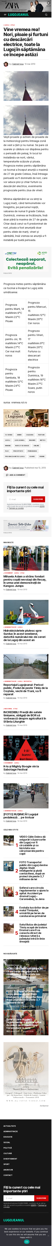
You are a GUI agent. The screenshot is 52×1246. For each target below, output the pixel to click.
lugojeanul (20, 440)
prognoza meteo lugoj (15, 456)
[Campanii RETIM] (26, 261)
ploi (7, 451)
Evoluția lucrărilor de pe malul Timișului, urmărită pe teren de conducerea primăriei (34, 911)
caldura (29, 435)
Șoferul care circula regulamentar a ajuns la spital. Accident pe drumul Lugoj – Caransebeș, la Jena (34, 893)
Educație (7, 1137)
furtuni (41, 435)
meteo (42, 440)
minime (8, 445)
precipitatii (18, 451)
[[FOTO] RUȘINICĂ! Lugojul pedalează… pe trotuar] (26, 795)
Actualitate (12, 1016)
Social (6, 1142)
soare (32, 456)
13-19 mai (8, 435)
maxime (32, 440)
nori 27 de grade (22, 445)
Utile (13, 25)
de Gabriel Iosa (12, 980)
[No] (48, 1235)
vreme (42, 456)
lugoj (7, 440)
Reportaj (28, 681)
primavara (32, 451)
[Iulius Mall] (26, 6)
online (36, 445)
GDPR (42, 506)
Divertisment (10, 1159)
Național (8, 708)
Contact (7, 1175)
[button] (5, 14)
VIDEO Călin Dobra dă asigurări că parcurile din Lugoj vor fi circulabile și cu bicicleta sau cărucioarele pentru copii (32, 845)
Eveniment (8, 573)
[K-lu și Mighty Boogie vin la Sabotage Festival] (26, 748)
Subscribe (38, 499)
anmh (19, 435)
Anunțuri (8, 1170)
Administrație (10, 627)
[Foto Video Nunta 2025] (26, 525)
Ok (26, 1242)
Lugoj (6, 25)
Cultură (7, 1153)
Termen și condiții (16, 508)
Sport (6, 1164)
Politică (7, 1148)
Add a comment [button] (17, 475)
